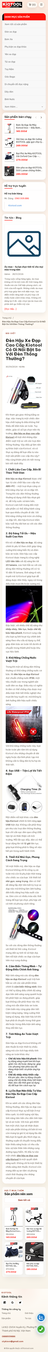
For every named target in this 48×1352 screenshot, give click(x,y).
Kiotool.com (15, 205)
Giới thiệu (29, 1313)
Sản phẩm (6, 1318)
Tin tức (28, 1318)
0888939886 (8, 1336)
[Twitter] (20, 1303)
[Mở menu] (41, 5)
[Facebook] (5, 1303)
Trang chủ (6, 318)
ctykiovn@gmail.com (12, 1341)
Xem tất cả (24, 1200)
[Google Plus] (12, 1303)
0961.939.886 (22, 198)
